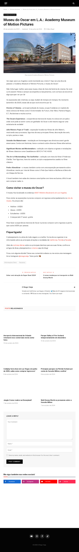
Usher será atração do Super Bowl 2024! (21, 275)
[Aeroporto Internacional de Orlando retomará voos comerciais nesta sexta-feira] (20, 323)
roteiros (35, 248)
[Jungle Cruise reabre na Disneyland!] (20, 387)
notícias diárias (19, 245)
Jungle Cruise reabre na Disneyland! (17, 400)
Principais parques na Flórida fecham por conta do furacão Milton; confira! (57, 370)
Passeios (22, 262)
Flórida (60, 240)
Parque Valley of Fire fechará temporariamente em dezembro (53, 337)
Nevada (68, 240)
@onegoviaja (24, 256)
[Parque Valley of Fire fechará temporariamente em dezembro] (58, 323)
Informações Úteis (11, 262)
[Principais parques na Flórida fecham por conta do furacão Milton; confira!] (58, 356)
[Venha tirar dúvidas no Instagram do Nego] (20, 516)
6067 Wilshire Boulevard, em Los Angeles (51, 193)
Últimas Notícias (10, 14)
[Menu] (6, 3)
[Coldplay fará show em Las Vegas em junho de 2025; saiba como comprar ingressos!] (20, 356)
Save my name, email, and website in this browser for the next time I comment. (34, 455)
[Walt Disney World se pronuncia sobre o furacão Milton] (58, 387)
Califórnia (53, 240)
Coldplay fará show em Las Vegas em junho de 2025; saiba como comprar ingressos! (20, 370)
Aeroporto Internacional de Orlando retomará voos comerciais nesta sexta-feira (19, 338)
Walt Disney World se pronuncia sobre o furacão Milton (56, 401)
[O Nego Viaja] (39, 3)
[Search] (73, 3)
